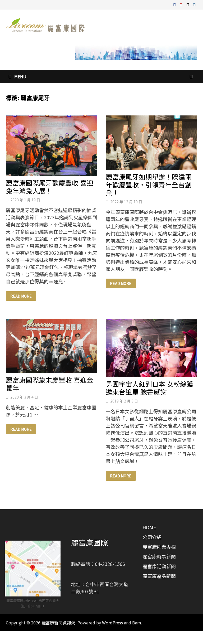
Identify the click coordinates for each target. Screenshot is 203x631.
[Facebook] (175, 4)
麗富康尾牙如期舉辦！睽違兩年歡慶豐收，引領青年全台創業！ (149, 184)
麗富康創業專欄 (159, 546)
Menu (20, 76)
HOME (149, 527)
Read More (21, 296)
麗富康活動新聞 (159, 566)
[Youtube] (181, 4)
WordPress (112, 622)
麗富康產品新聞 (159, 575)
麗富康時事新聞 (159, 556)
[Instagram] (194, 4)
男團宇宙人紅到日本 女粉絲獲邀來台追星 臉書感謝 (149, 387)
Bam (136, 622)
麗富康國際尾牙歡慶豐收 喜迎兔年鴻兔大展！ (49, 186)
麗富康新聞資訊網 (58, 622)
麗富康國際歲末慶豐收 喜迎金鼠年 (49, 383)
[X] (188, 4)
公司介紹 (152, 536)
